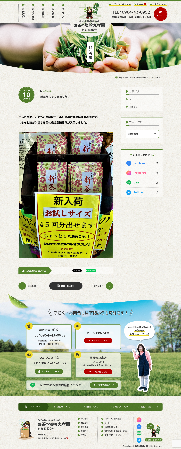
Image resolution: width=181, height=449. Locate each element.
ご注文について (110, 427)
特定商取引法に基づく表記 (115, 431)
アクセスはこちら (99, 371)
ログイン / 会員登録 (112, 418)
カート (107, 422)
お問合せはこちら (99, 340)
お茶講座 (84, 427)
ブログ (83, 435)
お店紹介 (84, 418)
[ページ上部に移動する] (154, 430)
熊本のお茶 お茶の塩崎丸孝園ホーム (134, 77)
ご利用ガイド (34, 406)
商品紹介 (84, 422)
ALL (131, 99)
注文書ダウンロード (50, 371)
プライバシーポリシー (113, 435)
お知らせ (159, 77)
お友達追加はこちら (105, 385)
